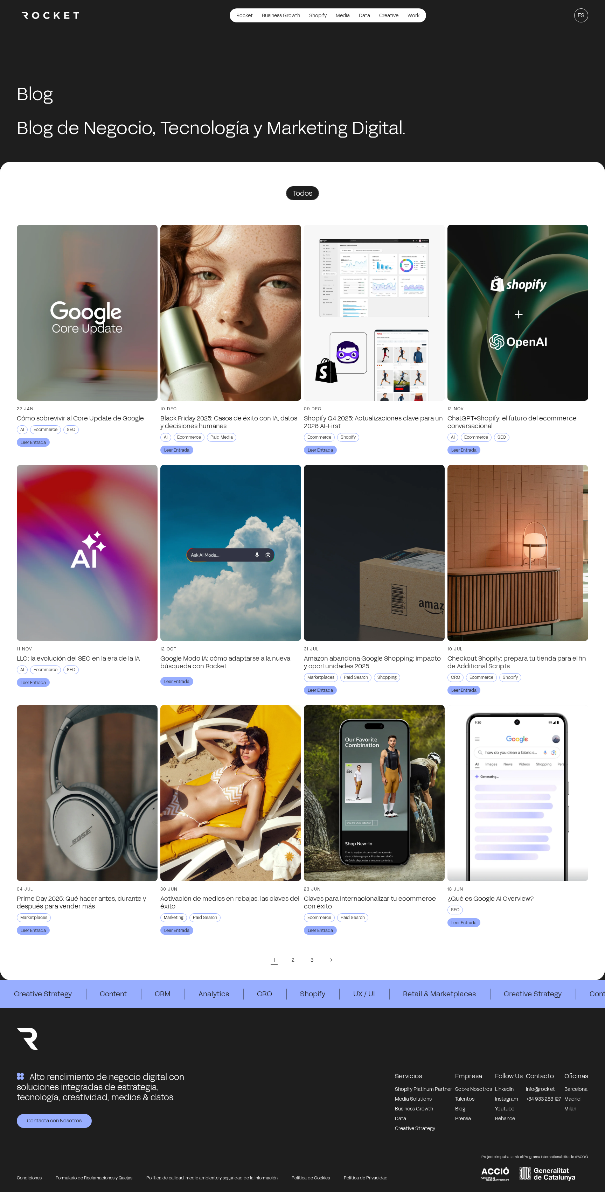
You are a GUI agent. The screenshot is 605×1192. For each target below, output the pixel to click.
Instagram (506, 1099)
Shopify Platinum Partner (423, 1089)
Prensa (463, 1118)
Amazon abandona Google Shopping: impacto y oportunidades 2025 (372, 662)
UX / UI (364, 994)
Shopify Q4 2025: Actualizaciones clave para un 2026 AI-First (373, 422)
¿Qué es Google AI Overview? (490, 898)
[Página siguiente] (331, 960)
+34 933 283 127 (543, 1099)
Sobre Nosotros (473, 1089)
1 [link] (274, 960)
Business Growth (414, 1109)
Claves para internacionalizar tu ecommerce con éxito (370, 902)
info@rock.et (540, 1089)
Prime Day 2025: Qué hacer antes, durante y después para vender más (81, 902)
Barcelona (575, 1089)
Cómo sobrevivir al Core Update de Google (80, 418)
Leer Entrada (33, 442)
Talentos (464, 1099)
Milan (570, 1109)
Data (400, 1118)
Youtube (504, 1109)
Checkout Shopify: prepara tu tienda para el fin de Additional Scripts (516, 662)
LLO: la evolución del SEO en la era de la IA (78, 658)
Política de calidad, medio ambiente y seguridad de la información (212, 1178)
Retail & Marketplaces (439, 994)
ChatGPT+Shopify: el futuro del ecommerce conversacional (512, 422)
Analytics (214, 994)
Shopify (312, 994)
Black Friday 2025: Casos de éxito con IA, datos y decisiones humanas (228, 422)
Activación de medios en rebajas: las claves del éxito (229, 902)
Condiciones (29, 1178)
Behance (505, 1118)
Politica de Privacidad (366, 1178)
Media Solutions (413, 1099)
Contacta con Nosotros (54, 1120)
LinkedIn (504, 1089)
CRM (163, 994)
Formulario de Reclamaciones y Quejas (94, 1178)
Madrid (572, 1099)
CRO (264, 994)
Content (113, 994)
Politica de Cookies (311, 1178)
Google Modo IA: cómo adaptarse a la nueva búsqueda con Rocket (225, 662)
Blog (460, 1109)
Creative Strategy (43, 994)
